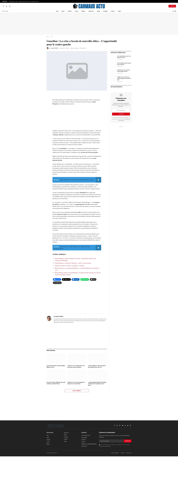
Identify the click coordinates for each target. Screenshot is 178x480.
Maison (83, 11)
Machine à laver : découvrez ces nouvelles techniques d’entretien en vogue (124, 78)
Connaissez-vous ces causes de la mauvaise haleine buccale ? (123, 70)
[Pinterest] (41, 107)
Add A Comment (77, 390)
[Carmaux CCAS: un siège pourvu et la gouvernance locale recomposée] (76, 358)
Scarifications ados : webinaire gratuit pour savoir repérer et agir (23, 1)
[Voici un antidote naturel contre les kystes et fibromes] (113, 64)
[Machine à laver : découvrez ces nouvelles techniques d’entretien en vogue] (113, 78)
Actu (57, 11)
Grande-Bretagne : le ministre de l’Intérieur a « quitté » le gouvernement (73, 263)
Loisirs (76, 11)
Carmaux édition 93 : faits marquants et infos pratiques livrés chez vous (97, 366)
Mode (98, 11)
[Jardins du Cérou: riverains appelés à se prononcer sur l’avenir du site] (76, 375)
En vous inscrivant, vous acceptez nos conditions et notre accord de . (121, 119)
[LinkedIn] (41, 103)
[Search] (173, 11)
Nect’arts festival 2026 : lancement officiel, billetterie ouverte (56, 366)
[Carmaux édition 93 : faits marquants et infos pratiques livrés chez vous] (97, 358)
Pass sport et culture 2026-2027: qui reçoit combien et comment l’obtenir (56, 383)
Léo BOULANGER (54, 48)
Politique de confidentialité (104, 446)
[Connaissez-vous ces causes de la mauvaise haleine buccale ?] (113, 71)
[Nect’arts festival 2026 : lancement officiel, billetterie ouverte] (56, 358)
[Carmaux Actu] (89, 6)
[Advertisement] (89, 24)
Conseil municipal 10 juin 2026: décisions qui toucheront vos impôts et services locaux (97, 383)
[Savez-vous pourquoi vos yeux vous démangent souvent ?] (113, 57)
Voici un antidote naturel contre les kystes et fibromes (124, 63)
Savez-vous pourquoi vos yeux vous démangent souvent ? (124, 56)
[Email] (41, 110)
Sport (63, 11)
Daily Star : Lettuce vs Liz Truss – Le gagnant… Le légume (69, 265)
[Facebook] (41, 97)
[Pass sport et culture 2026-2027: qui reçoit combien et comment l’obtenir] (56, 375)
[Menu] (175, 11)
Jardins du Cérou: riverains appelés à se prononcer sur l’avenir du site (76, 383)
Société (69, 11)
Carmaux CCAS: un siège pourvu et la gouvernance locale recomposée (76, 366)
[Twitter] (41, 100)
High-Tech (91, 11)
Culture (113, 11)
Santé (119, 11)
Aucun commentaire (75, 48)
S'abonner (172, 6)
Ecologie (105, 11)
